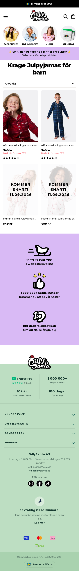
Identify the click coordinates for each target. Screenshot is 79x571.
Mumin (49, 44)
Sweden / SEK (38, 564)
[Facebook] (39, 483)
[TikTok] (48, 483)
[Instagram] (31, 483)
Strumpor (68, 44)
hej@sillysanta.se (39, 470)
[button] (10, 157)
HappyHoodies (30, 44)
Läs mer (39, 522)
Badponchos (11, 44)
